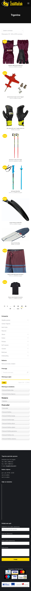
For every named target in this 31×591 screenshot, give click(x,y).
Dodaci (3, 338)
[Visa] (15, 574)
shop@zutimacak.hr (11, 466)
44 (18, 306)
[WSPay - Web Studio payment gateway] (22, 578)
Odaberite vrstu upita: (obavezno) (11, 526)
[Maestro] (7, 578)
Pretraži (27, 372)
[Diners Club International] (8, 574)
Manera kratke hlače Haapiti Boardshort (15, 274)
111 (18, 308)
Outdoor (4, 348)
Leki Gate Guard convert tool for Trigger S (15, 96)
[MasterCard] (22, 574)
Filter (4, 382)
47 (10, 308)
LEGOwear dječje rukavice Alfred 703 (15, 65)
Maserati (4, 331)
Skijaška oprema (6, 320)
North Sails (5, 327)
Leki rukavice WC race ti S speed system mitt (15, 128)
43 (14, 306)
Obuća (3, 334)
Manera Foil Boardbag (15, 243)
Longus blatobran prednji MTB (15, 222)
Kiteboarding (5, 356)
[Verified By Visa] (14, 578)
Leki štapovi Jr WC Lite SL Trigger (15, 159)
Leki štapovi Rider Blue (15, 191)
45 (22, 306)
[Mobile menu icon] (28, 3)
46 (25, 306)
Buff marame (5, 345)
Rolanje (4, 341)
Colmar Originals (6, 323)
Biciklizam (4, 352)
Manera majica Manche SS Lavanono (15, 297)
